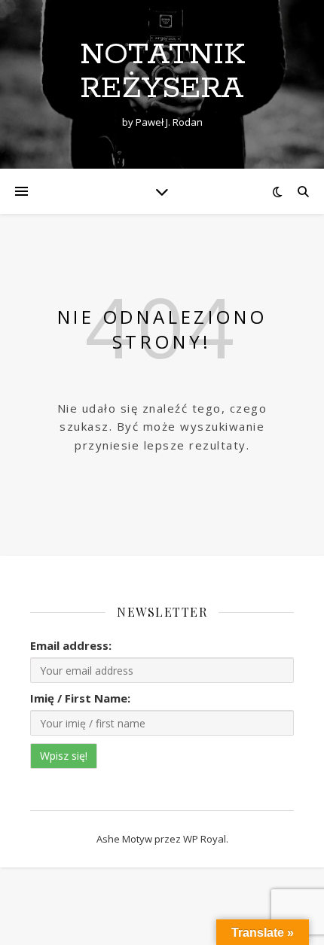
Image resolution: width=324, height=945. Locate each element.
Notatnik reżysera (162, 71)
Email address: (71, 645)
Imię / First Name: (80, 698)
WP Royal (204, 839)
